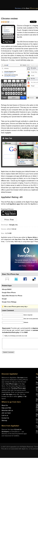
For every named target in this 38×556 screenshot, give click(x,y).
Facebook (26, 279)
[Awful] (2, 22)
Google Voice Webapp (9, 302)
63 (36, 416)
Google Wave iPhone (9, 293)
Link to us (5, 416)
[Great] (7, 22)
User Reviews (13, 22)
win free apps (7, 395)
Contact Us (5, 418)
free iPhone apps (12, 384)
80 (36, 401)
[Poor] (3, 22)
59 (36, 389)
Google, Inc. (13, 225)
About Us (5, 406)
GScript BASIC (7, 290)
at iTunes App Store (9, 213)
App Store (18, 239)
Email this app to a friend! (7, 279)
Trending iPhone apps (18, 389)
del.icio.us (35, 279)
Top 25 (18, 12)
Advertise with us (7, 411)
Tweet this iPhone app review (17, 279)
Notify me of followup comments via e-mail (16, 336)
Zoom (11, 22)
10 (36, 421)
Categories (29, 12)
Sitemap (4, 421)
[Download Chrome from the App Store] (8, 34)
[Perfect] (9, 22)
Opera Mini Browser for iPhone (12, 296)
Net (27, 239)
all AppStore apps (13, 204)
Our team (20, 378)
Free (23, 239)
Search (31, 239)
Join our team (6, 413)
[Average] (5, 22)
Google (4, 299)
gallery (20, 397)
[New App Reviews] (7, 12)
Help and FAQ (6, 408)
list (25, 397)
